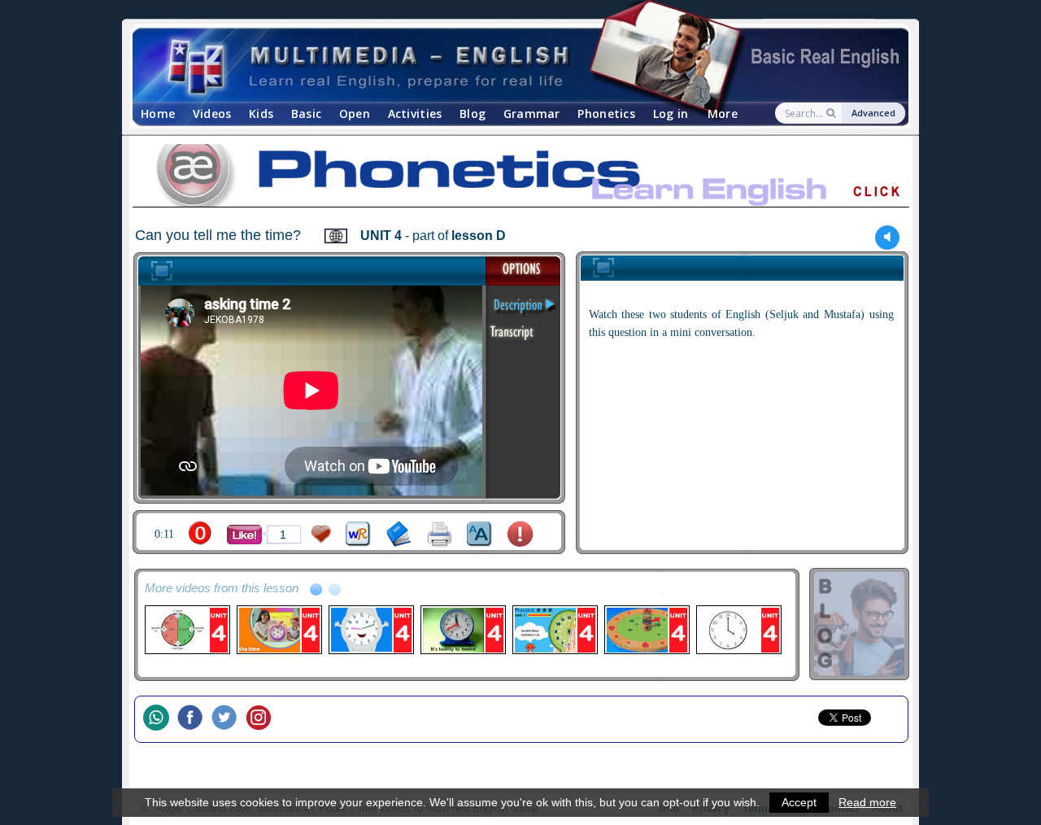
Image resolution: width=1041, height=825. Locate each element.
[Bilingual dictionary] (358, 534)
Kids (261, 113)
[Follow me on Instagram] (263, 719)
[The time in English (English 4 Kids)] (738, 629)
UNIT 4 (381, 235)
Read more (867, 802)
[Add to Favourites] (321, 534)
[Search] (832, 113)
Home (158, 113)
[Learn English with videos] (506, 65)
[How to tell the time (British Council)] (278, 629)
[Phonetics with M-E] (520, 178)
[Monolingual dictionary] (398, 534)
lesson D (478, 235)
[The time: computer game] (554, 629)
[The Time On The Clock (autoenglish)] (462, 629)
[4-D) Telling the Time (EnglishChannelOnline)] (187, 629)
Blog (473, 113)
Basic (306, 113)
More (723, 113)
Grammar (531, 113)
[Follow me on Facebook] (194, 719)
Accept (799, 802)
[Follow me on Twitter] (228, 719)
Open (354, 113)
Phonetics (606, 113)
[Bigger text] (479, 534)
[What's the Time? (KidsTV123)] (370, 629)
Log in (671, 113)
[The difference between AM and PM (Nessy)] (646, 629)
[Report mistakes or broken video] (520, 534)
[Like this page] (244, 534)
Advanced (873, 113)
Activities (415, 113)
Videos (212, 113)
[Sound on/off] (887, 237)
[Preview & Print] (439, 534)
